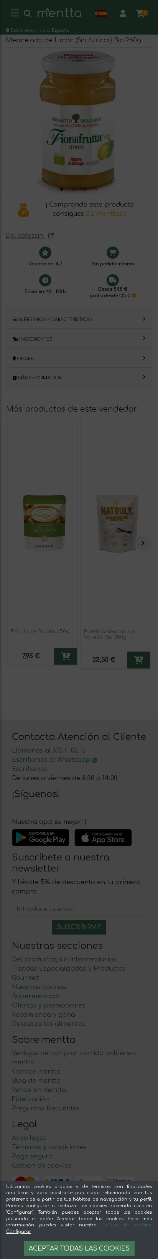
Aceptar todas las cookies (79, 1248)
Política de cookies (126, 1225)
